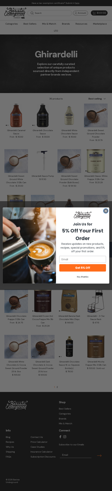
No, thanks (82, 276)
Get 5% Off (82, 268)
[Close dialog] (105, 210)
